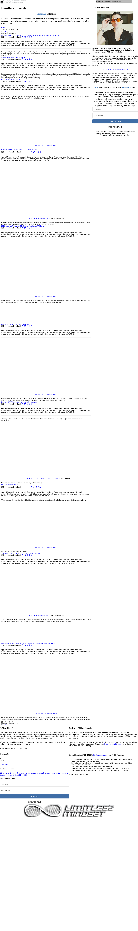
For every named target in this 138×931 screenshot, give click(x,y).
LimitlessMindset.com (101, 755)
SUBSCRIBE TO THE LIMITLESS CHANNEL (41, 478)
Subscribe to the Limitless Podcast (40, 218)
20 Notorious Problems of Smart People (14, 57)
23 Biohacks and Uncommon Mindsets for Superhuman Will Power (22, 226)
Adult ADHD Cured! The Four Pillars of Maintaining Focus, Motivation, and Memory (28, 643)
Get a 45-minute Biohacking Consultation (115, 69)
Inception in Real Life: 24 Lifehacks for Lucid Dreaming (19, 149)
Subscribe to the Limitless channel (46, 145)
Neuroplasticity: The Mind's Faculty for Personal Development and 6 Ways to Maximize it (30, 35)
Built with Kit (115, 127)
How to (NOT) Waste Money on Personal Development (19, 402)
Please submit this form (112, 744)
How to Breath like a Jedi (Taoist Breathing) (15, 324)
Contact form (4, 764)
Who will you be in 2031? (9, 484)
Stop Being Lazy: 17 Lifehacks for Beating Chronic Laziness (20, 553)
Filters (3, 27)
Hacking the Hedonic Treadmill (11, 79)
